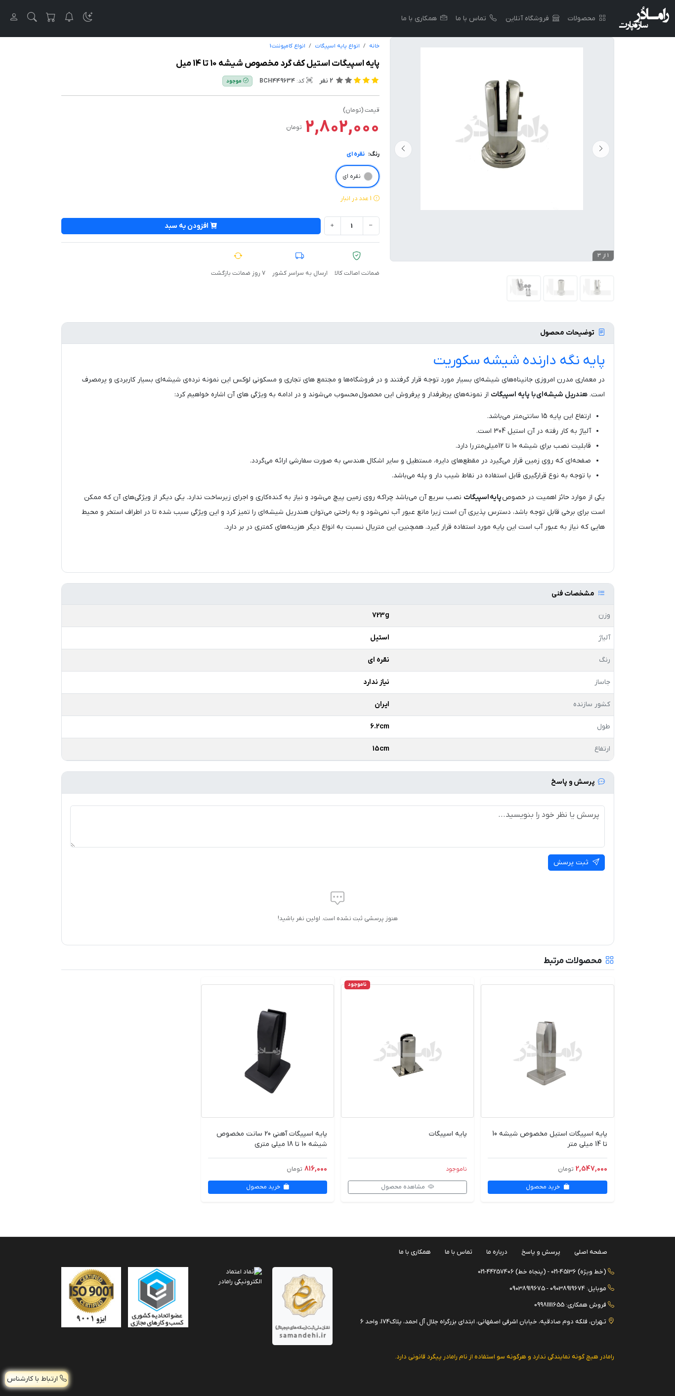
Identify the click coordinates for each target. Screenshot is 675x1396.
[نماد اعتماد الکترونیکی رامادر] (232, 1276)
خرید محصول (543, 1187)
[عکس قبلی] (601, 149)
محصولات (581, 18)
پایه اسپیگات (448, 1134)
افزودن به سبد (187, 226)
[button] (88, 18)
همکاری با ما (419, 18)
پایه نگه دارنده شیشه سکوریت (519, 361)
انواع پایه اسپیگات (337, 46)
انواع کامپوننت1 (287, 46)
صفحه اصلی (590, 1252)
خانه (374, 46)
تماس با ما (471, 18)
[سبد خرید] (50, 18)
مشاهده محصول (403, 1187)
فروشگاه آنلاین (527, 18)
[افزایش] (332, 225)
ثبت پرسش (572, 862)
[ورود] (13, 18)
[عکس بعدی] (403, 149)
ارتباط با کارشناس (33, 1379)
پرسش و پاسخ (540, 1252)
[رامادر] (644, 18)
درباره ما (496, 1252)
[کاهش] (371, 225)
